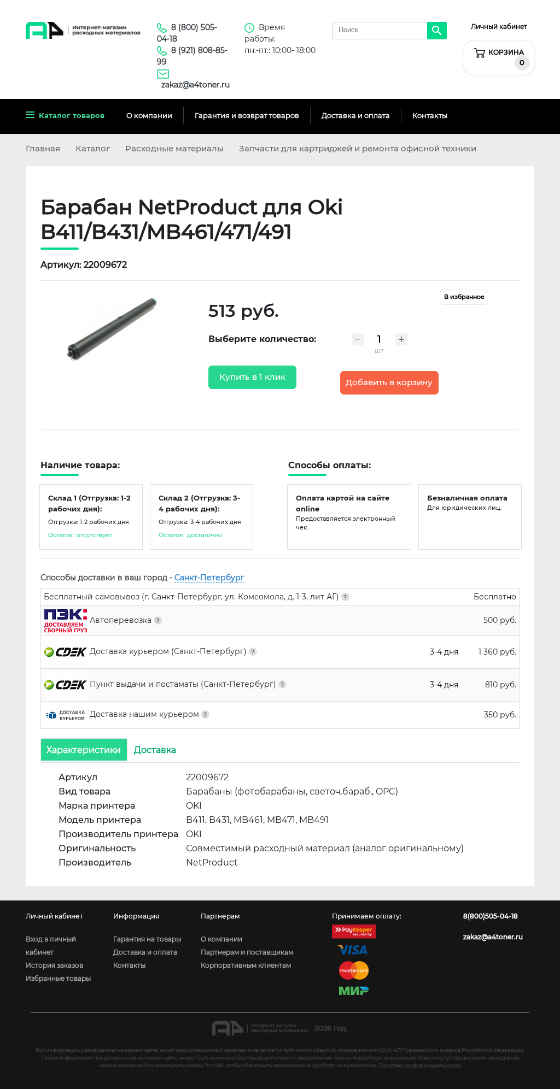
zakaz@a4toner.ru (195, 85)
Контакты (429, 115)
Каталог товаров (69, 115)
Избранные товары (58, 978)
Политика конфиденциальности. (420, 1065)
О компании (149, 115)
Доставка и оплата (356, 115)
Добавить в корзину (389, 382)
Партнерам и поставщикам (247, 952)
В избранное (464, 297)
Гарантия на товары (147, 939)
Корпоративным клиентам (246, 965)
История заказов (54, 965)
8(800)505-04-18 (490, 916)
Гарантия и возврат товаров (247, 115)
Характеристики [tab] (83, 750)
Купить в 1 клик (252, 377)
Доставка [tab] (155, 750)
